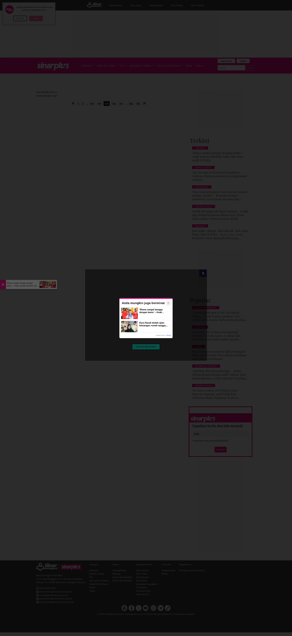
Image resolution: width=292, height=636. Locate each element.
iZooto (168, 335)
